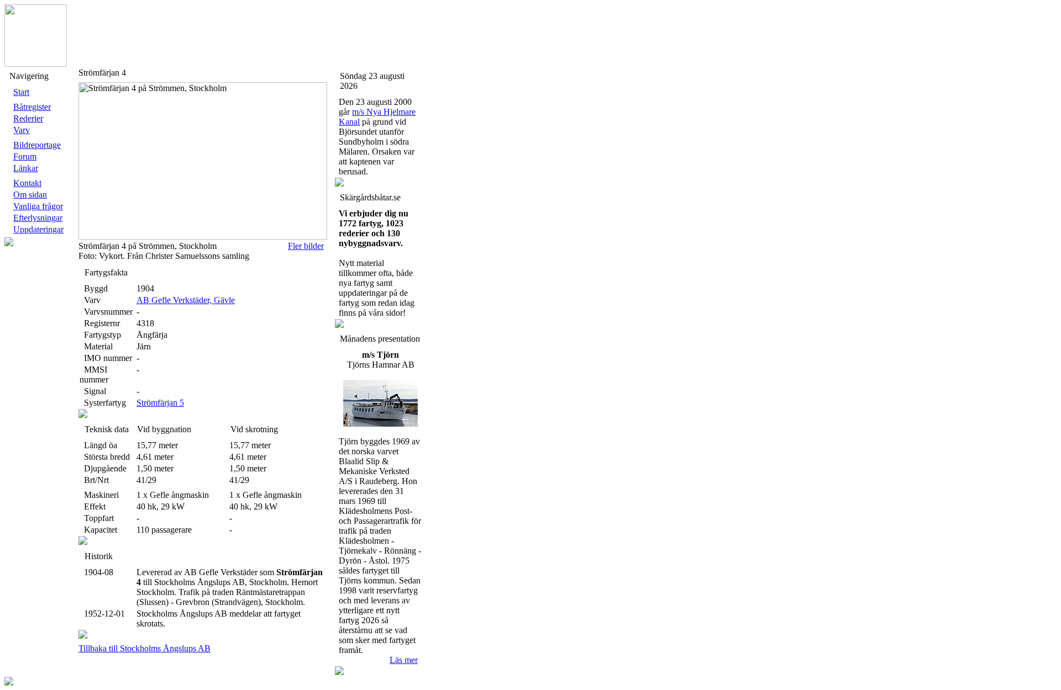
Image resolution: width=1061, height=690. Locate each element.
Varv (21, 130)
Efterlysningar (37, 217)
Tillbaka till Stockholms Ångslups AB (144, 648)
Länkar (25, 168)
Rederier (28, 118)
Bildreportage (37, 145)
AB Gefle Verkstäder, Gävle (185, 300)
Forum (24, 156)
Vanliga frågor (38, 206)
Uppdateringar (38, 229)
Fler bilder (306, 246)
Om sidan (30, 194)
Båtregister (32, 107)
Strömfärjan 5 (160, 402)
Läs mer (404, 660)
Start (21, 92)
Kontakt (27, 183)
